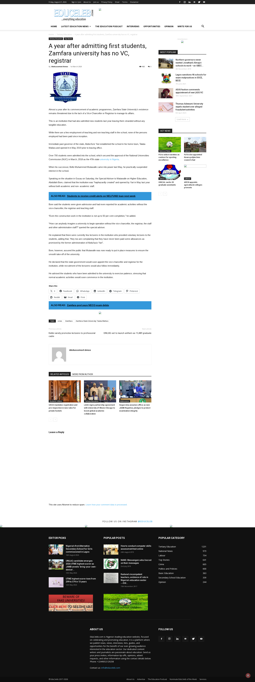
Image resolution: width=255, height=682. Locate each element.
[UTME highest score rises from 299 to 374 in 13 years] (56, 582)
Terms (124, 2)
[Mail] (194, 2)
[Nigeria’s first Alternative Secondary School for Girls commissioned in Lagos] (56, 549)
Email (117, 2)
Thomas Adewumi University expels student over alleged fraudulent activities (189, 107)
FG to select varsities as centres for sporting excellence (168, 157)
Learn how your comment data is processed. (106, 504)
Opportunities (151, 26)
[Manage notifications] (248, 675)
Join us (96, 2)
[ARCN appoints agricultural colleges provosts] (195, 172)
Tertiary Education (64, 34)
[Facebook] (180, 2)
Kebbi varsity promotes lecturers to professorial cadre (72, 335)
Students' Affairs (56, 401)
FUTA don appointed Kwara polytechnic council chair (193, 157)
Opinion (168, 26)
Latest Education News (75, 26)
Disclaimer (134, 2)
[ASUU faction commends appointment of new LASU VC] (165, 93)
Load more (181, 119)
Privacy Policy (106, 2)
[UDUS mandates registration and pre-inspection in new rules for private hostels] (65, 391)
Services (203, 679)
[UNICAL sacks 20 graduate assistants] (169, 172)
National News (164, 151)
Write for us (185, 26)
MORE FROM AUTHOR (82, 374)
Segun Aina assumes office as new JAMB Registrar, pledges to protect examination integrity (134, 408)
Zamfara (68, 321)
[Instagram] (184, 2)
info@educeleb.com (110, 667)
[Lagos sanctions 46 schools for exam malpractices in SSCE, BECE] (165, 78)
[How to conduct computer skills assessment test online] (111, 549)
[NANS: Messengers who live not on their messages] (111, 564)
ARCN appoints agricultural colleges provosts (193, 185)
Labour (187, 151)
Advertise (141, 679)
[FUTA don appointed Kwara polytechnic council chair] (195, 144)
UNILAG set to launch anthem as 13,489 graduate (127, 333)
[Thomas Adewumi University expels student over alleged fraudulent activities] (165, 107)
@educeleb (145, 521)
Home (54, 26)
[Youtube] (204, 2)
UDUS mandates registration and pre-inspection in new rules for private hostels (63, 408)
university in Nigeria (109, 159)
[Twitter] (199, 2)
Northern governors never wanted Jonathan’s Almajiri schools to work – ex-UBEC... (189, 63)
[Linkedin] (189, 2)
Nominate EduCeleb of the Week (183, 679)
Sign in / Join (76, 2)
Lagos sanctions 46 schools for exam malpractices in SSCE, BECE (191, 77)
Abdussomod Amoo (59, 66)
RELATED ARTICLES (59, 374)
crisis (60, 321)
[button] (202, 26)
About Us (87, 2)
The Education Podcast (109, 26)
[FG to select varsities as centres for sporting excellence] (169, 144)
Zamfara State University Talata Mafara (92, 321)
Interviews (133, 26)
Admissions (124, 401)
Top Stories (68, 39)
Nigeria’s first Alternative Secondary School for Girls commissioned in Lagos (79, 549)
